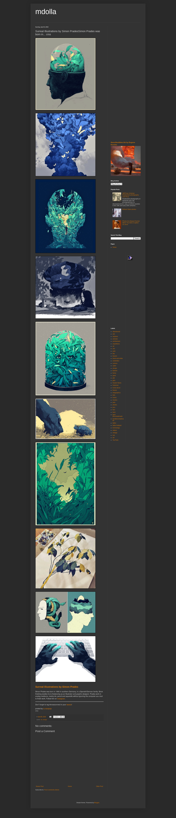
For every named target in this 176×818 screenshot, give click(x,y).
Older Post (99, 786)
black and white (118, 358)
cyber (114, 366)
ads (114, 334)
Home (70, 786)
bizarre (115, 356)
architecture (116, 341)
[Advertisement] (118, 40)
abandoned (116, 331)
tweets (69, 704)
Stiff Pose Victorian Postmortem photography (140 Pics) (130, 195)
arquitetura (116, 344)
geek (114, 375)
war (114, 435)
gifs (114, 378)
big (114, 353)
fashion (115, 370)
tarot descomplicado (117, 415)
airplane (115, 336)
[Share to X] (59, 717)
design (45, 719)
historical (115, 385)
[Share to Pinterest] (63, 717)
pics (114, 407)
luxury (114, 397)
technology (116, 428)
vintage (115, 433)
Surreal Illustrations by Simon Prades (56, 686)
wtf (113, 437)
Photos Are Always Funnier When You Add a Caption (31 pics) (131, 222)
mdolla (45, 12)
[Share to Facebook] (61, 717)
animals (115, 339)
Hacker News (117, 383)
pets (114, 402)
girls (114, 380)
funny (114, 373)
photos (115, 405)
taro (114, 410)
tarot (114, 412)
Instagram (61, 698)
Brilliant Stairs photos (129, 209)
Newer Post (39, 786)
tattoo (114, 423)
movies (115, 400)
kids (114, 395)
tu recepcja (47, 708)
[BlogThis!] (56, 717)
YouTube (115, 440)
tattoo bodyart (117, 425)
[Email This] (54, 717)
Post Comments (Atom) (51, 790)
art (41, 719)
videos (115, 430)
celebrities (116, 361)
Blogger (96, 802)
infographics (117, 393)
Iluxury (115, 390)
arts (114, 348)
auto (114, 351)
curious (115, 363)
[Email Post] (50, 716)
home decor (116, 388)
